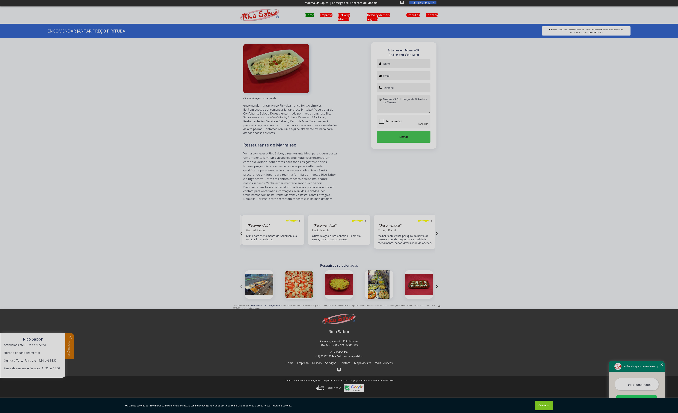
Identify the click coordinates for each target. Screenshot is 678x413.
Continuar (544, 405)
